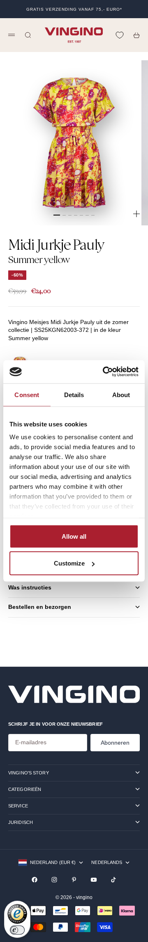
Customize (69, 563)
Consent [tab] (26, 394)
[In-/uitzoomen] (136, 214)
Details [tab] (74, 394)
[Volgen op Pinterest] (74, 879)
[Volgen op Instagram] (54, 879)
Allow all (74, 536)
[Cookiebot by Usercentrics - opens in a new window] (104, 372)
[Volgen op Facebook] (34, 879)
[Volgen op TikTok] (113, 879)
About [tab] (121, 394)
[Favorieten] (119, 35)
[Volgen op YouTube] (93, 879)
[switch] (17, 930)
